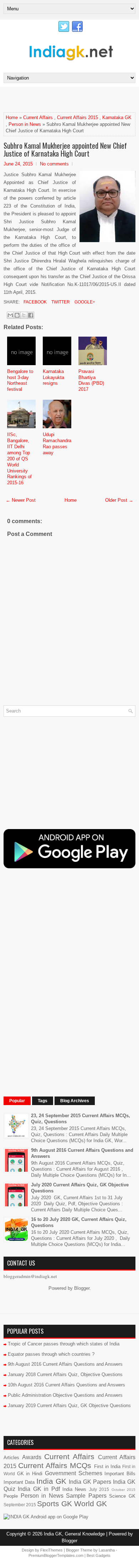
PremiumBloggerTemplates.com (56, 1555)
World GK (90, 1503)
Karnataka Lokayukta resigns (53, 377)
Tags (42, 1100)
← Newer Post (21, 500)
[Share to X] (23, 315)
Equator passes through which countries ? (51, 1354)
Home (12, 117)
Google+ (84, 302)
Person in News (25, 124)
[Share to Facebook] (30, 315)
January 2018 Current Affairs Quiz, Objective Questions (65, 1374)
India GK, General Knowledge (74, 1534)
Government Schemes (73, 1473)
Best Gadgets (98, 1555)
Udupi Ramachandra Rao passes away (57, 443)
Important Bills (119, 1473)
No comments (54, 164)
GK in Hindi (29, 1473)
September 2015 (20, 1504)
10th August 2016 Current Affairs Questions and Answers (66, 1384)
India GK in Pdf (39, 1489)
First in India (107, 1466)
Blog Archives (74, 1100)
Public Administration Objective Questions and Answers (65, 1395)
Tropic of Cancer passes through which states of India (63, 1343)
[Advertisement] (71, 99)
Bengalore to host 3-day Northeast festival (20, 380)
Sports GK (54, 1503)
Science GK (122, 1496)
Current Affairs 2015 (77, 117)
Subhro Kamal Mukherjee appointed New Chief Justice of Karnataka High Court (65, 149)
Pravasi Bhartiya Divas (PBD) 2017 (91, 380)
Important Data (19, 1482)
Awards (31, 1457)
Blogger (81, 1288)
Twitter (60, 302)
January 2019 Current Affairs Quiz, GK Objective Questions (69, 1405)
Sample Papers (86, 1496)
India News (74, 1489)
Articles (11, 1457)
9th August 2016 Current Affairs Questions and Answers (65, 1364)
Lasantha (107, 1550)
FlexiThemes (51, 1550)
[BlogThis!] (17, 315)
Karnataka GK (117, 117)
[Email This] (10, 315)
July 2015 (99, 1489)
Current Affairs (38, 117)
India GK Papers (90, 1482)
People (11, 1496)
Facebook (34, 302)
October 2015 (123, 1490)
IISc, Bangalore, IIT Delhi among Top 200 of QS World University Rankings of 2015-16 (19, 458)
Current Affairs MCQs (54, 1465)
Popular (17, 1100)
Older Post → (119, 500)
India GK (51, 1481)
